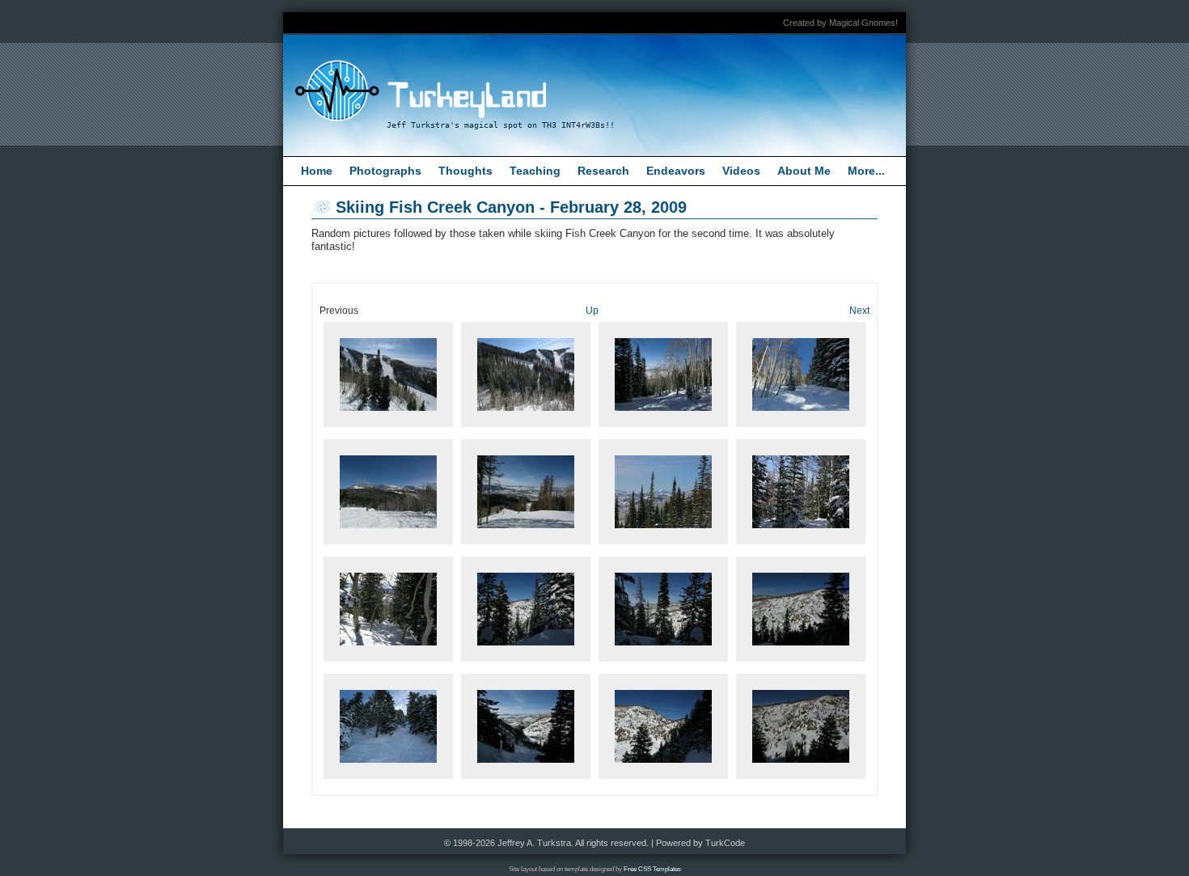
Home (316, 170)
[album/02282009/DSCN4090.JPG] (801, 545)
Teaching (535, 170)
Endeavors (675, 170)
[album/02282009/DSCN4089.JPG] (663, 545)
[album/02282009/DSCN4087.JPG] (388, 545)
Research (603, 170)
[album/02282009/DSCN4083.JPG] (525, 427)
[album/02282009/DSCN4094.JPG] (801, 662)
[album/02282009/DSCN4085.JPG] (801, 427)
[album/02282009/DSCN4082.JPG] (388, 427)
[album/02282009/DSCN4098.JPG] (801, 779)
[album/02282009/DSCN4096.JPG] (525, 779)
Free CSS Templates (652, 869)
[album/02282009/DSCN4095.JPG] (388, 779)
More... (866, 170)
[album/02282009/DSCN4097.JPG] (663, 779)
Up (592, 310)
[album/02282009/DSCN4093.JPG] (663, 662)
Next (859, 310)
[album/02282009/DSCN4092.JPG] (525, 662)
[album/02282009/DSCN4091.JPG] (388, 662)
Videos (741, 170)
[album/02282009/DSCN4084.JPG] (663, 427)
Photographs (385, 170)
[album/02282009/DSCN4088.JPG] (525, 545)
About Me (804, 170)
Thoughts (465, 170)
